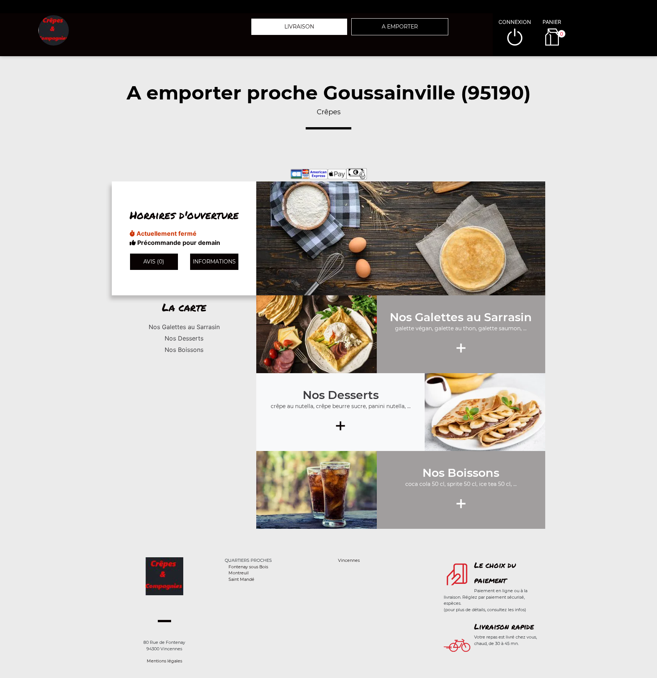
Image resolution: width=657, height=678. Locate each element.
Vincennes (349, 560)
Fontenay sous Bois (248, 566)
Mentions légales (164, 661)
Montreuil (239, 573)
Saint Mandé (241, 579)
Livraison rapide (504, 626)
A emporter (400, 26)
